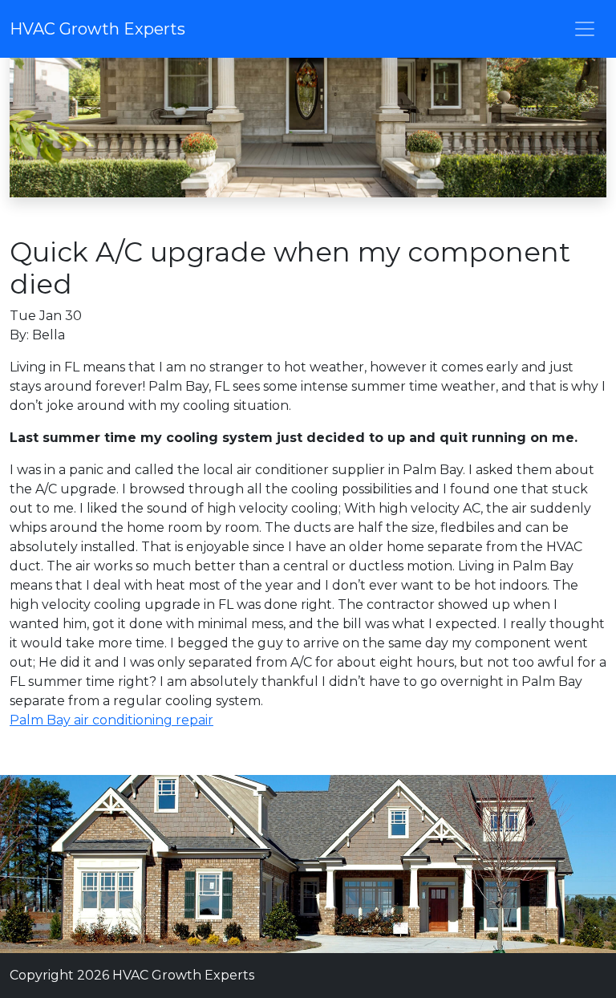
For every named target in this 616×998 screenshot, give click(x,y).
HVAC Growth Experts (97, 29)
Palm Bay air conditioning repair (111, 720)
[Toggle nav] (584, 29)
